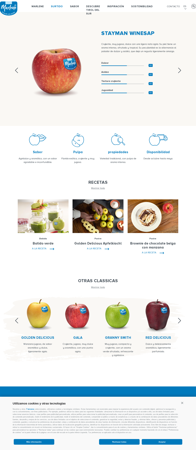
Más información (34, 442)
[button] (182, 403)
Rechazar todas (119, 442)
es (184, 6)
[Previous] (17, 321)
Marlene (38, 6)
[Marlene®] (8, 14)
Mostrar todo (98, 188)
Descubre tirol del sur (93, 10)
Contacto (173, 6)
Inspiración (115, 6)
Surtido (57, 6)
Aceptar (162, 442)
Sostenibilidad (142, 6)
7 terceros (30, 409)
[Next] (179, 321)
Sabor (74, 6)
